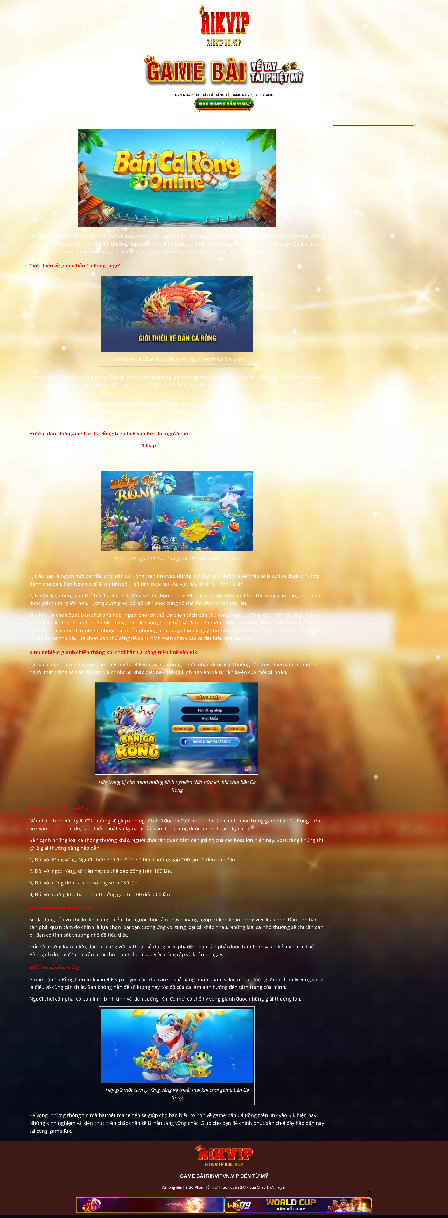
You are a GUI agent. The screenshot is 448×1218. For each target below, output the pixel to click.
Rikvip (149, 445)
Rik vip (56, 828)
